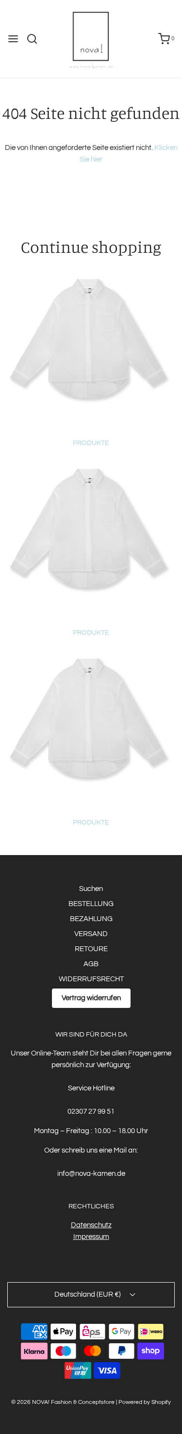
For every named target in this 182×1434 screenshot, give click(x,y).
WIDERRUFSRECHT (91, 979)
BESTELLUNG (91, 903)
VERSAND (91, 934)
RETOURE (91, 949)
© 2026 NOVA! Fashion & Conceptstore (63, 1402)
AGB (91, 964)
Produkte (91, 443)
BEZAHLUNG (91, 919)
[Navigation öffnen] (13, 39)
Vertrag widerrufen (91, 998)
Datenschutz (91, 1225)
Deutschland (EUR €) (88, 1294)
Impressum (91, 1236)
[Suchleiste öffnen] (35, 39)
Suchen (91, 888)
